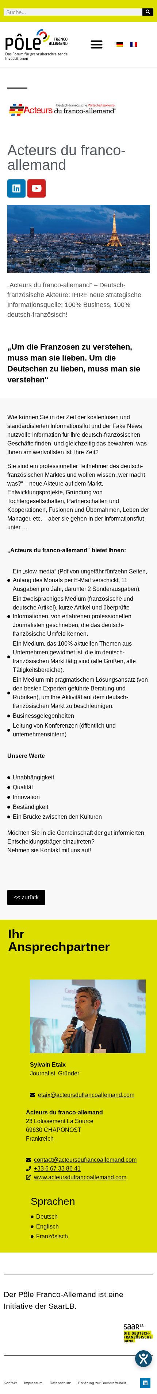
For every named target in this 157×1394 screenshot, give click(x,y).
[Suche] (147, 12)
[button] (97, 44)
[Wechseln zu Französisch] (134, 44)
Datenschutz (60, 1383)
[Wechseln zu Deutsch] (120, 44)
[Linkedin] (16, 188)
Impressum (33, 1383)
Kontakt (10, 1383)
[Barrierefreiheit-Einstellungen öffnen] (143, 1358)
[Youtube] (36, 188)
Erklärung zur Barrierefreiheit (102, 1383)
